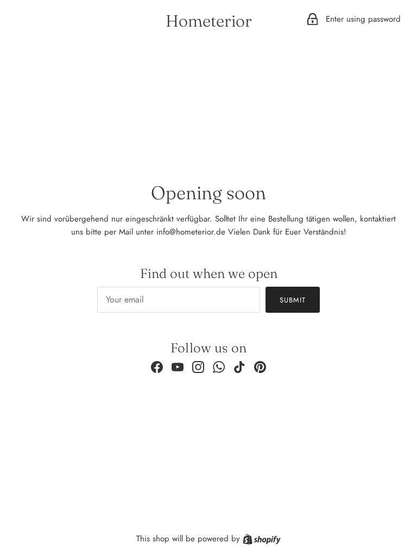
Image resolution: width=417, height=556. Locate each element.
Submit (293, 300)
